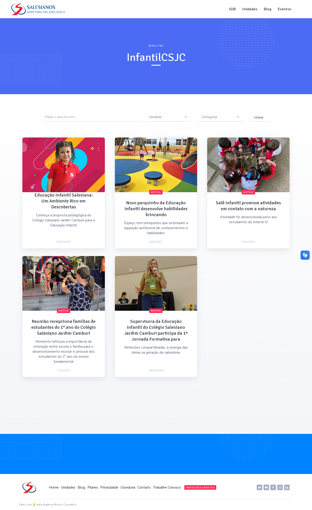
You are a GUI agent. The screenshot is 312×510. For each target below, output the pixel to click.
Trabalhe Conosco (167, 487)
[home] (39, 9)
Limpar (259, 117)
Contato (144, 487)
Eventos (284, 9)
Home (54, 487)
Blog (267, 9)
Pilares (92, 487)
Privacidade (109, 487)
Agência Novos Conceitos (60, 504)
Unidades (249, 9)
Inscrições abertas (200, 487)
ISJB (232, 9)
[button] (169, 117)
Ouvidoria (128, 487)
